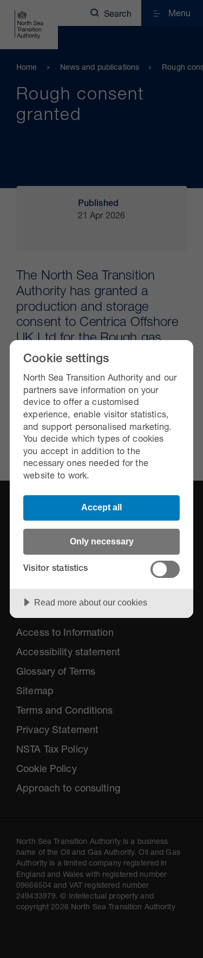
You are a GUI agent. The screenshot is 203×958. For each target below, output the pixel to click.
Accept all (101, 507)
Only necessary (102, 541)
